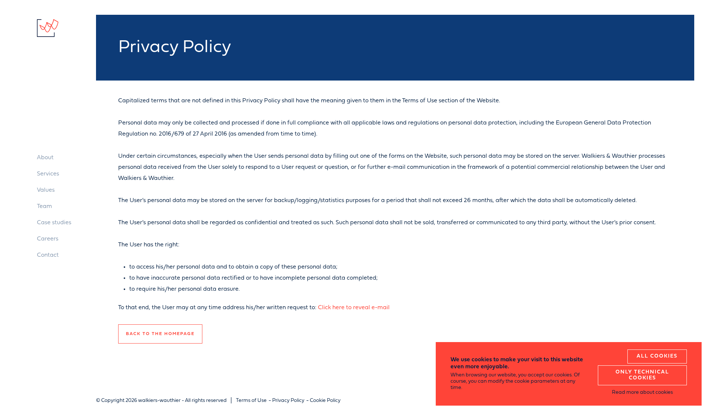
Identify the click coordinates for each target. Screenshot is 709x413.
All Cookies (657, 356)
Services (48, 174)
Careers (47, 239)
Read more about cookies (642, 392)
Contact (48, 255)
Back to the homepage (160, 334)
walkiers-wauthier (47, 28)
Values (46, 190)
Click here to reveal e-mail (354, 308)
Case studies (54, 223)
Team (44, 206)
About (45, 158)
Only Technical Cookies (642, 375)
